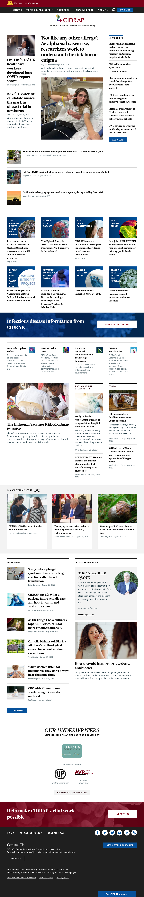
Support (125, 9)
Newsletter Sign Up (117, 324)
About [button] (102, 10)
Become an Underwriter (72, 792)
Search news (56, 833)
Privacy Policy (63, 877)
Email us (16, 858)
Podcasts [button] (63, 10)
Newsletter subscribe (119, 845)
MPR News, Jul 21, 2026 (88, 608)
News (18, 10)
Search (113, 10)
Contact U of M (46, 877)
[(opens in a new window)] (22, 3)
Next (38, 490)
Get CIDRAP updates (117, 894)
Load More (17, 710)
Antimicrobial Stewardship (84, 387)
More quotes (86, 614)
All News (117, 139)
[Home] (70, 18)
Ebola (112, 386)
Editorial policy (31, 833)
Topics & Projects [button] (38, 10)
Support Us (122, 814)
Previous (35, 490)
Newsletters (85, 10)
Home (10, 833)
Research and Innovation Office (21, 877)
